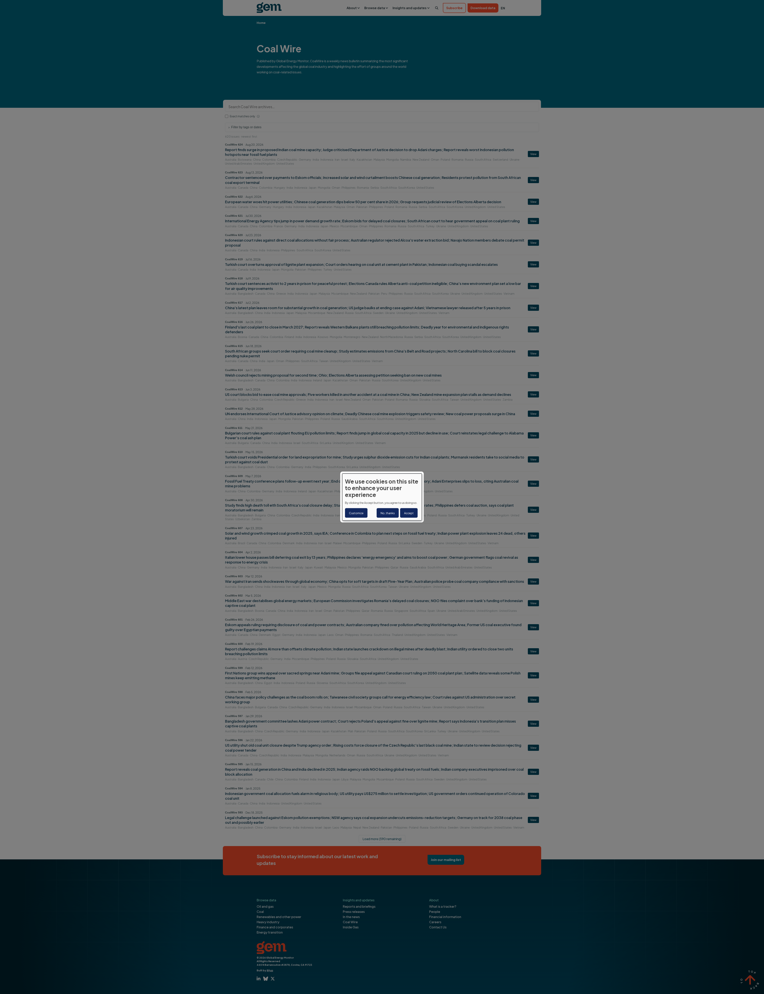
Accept (409, 513)
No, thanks (388, 513)
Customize (356, 513)
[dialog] (382, 497)
